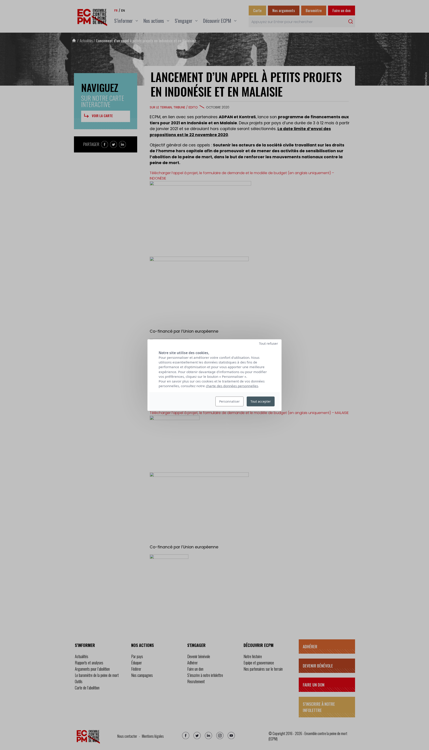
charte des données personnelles (232, 386)
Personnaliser (229, 401)
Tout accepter (260, 401)
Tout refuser (268, 343)
